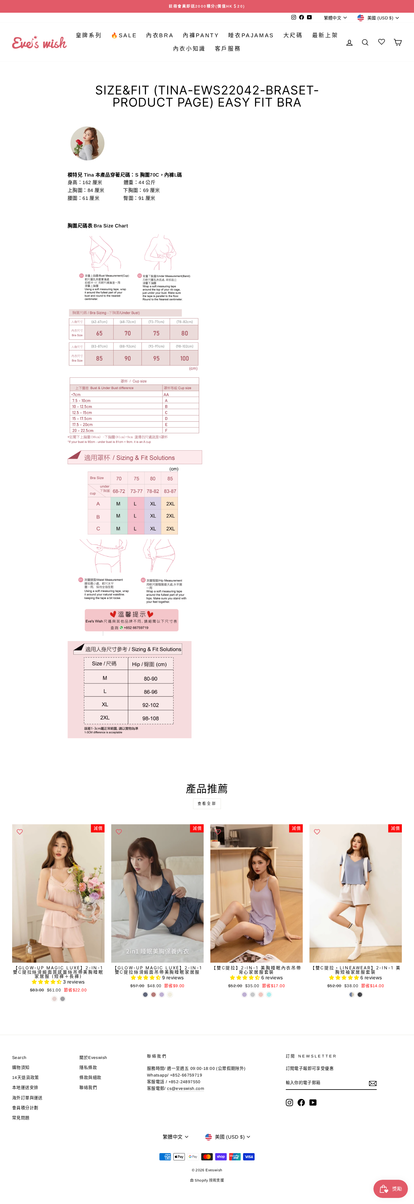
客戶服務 (228, 49)
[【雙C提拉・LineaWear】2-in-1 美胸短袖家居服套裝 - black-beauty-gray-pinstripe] (360, 994)
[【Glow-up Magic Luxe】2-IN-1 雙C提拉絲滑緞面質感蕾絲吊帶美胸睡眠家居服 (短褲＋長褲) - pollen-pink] (54, 999)
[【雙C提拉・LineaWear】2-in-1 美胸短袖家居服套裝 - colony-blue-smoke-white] (352, 994)
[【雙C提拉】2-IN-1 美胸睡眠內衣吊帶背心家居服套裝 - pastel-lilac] (244, 994)
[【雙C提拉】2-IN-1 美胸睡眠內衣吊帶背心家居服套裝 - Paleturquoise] (269, 994)
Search (19, 1057)
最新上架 (325, 35)
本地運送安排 (25, 1087)
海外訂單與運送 (27, 1098)
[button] (47, 981)
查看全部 (207, 804)
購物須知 (21, 1067)
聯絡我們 (88, 1087)
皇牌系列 (89, 35)
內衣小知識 (189, 49)
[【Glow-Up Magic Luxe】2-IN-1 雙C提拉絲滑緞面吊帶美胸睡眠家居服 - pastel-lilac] (162, 994)
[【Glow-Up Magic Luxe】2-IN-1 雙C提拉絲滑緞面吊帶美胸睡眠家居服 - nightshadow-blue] (145, 994)
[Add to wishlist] (20, 832)
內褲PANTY (201, 35)
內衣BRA (160, 35)
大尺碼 (293, 35)
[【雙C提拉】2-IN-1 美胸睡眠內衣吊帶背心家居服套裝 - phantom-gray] (252, 994)
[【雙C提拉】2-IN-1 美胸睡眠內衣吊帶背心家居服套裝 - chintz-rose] (261, 994)
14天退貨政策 (25, 1077)
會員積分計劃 (25, 1108)
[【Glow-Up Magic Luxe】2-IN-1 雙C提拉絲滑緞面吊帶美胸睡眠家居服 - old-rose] (153, 994)
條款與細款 (90, 1077)
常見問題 (21, 1118)
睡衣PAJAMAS (251, 35)
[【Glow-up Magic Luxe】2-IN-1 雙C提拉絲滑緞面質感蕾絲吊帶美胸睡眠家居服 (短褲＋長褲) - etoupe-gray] (62, 999)
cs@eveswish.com (185, 1088)
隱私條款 (88, 1067)
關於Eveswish (93, 1057)
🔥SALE (124, 35)
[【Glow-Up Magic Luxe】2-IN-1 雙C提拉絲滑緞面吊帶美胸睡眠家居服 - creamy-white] (170, 994)
